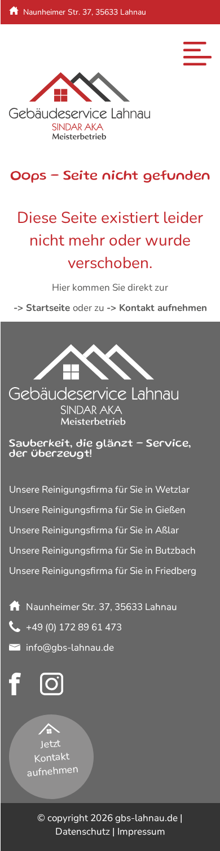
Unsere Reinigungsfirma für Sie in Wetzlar (99, 489)
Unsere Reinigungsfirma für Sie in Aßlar (94, 530)
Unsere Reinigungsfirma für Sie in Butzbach (102, 550)
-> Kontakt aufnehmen (157, 307)
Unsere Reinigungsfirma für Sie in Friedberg (102, 570)
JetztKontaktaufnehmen (52, 758)
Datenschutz (82, 831)
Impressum (141, 831)
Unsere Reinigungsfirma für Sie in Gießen (97, 509)
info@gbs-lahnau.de (63, 52)
